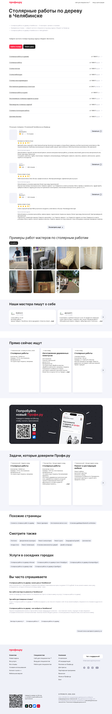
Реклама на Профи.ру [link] (65, 664)
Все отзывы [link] (13, 664)
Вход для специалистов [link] (42, 661)
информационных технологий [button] (67, 699)
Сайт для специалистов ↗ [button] (43, 658)
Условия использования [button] (17, 667)
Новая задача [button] (14, 658)
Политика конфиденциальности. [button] (76, 702)
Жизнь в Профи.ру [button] (64, 676)
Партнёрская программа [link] (66, 670)
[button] (96, 131)
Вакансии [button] (61, 673)
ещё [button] (52, 321)
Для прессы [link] (62, 667)
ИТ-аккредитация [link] (64, 661)
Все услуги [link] (12, 661)
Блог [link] (59, 679)
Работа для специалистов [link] (42, 664)
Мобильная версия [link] (15, 673)
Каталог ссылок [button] (14, 670)
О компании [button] (62, 658)
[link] (15, 47)
